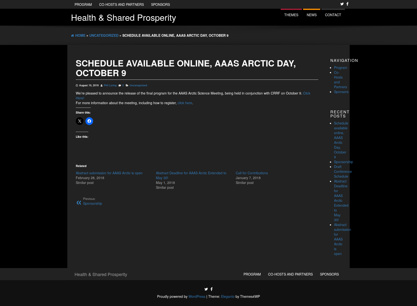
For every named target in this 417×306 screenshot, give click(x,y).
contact (333, 14)
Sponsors (160, 4)
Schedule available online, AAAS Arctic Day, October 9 (341, 140)
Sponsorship (343, 161)
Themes (291, 14)
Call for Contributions (252, 172)
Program (83, 4)
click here (185, 102)
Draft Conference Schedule (343, 171)
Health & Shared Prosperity (123, 17)
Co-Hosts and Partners (121, 4)
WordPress (196, 296)
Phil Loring (110, 85)
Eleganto (228, 296)
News (312, 14)
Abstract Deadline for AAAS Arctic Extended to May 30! (341, 200)
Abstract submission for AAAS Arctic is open (109, 172)
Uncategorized (138, 85)
